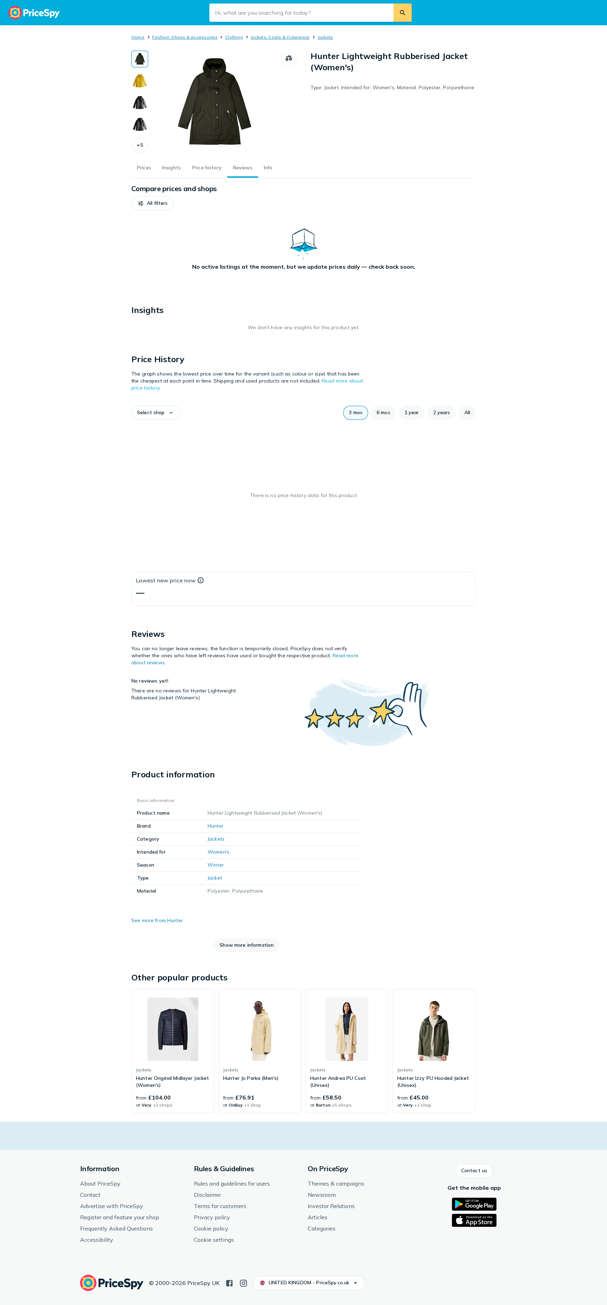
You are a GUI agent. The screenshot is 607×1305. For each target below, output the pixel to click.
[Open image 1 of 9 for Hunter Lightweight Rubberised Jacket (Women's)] (214, 103)
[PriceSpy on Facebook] (229, 1282)
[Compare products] (288, 58)
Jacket (215, 878)
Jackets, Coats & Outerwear (279, 37)
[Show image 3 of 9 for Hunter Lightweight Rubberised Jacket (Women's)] (139, 102)
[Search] (402, 13)
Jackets (325, 37)
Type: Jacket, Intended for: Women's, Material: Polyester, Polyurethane (392, 87)
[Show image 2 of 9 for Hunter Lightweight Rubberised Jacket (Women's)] (139, 80)
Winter (216, 865)
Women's (218, 852)
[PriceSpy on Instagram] (243, 1282)
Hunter (215, 826)
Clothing (234, 37)
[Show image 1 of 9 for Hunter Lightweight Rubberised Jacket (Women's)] (139, 59)
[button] (140, 145)
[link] (172, 1051)
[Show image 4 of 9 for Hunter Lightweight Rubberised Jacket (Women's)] (139, 124)
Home (137, 37)
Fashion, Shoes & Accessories (184, 37)
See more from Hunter (157, 920)
